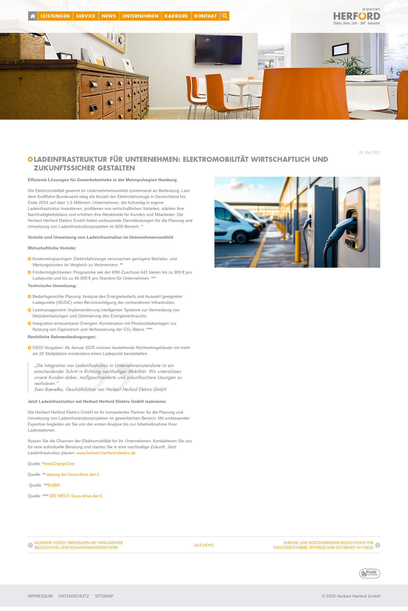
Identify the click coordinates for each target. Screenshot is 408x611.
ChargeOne (63, 463)
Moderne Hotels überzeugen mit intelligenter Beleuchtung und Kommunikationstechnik (79, 545)
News (109, 16)
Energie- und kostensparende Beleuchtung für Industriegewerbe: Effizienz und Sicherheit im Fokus (323, 545)
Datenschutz (74, 596)
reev (48, 463)
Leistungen (55, 16)
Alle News (204, 545)
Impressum (40, 596)
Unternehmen (140, 16)
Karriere (176, 16)
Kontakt (205, 16)
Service (86, 16)
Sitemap (104, 596)
